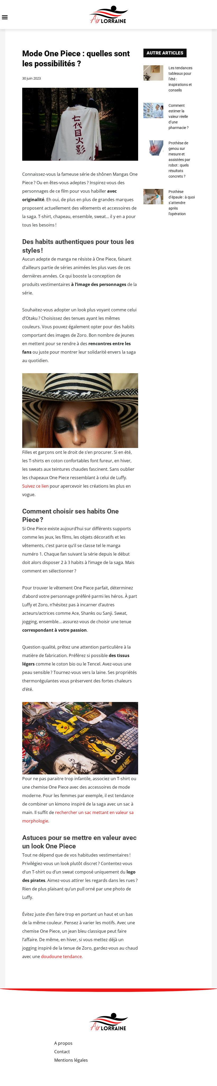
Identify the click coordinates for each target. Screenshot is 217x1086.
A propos (63, 1043)
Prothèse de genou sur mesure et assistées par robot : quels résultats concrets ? (179, 159)
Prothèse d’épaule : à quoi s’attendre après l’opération (182, 203)
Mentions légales (71, 1060)
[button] (5, 17)
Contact (62, 1052)
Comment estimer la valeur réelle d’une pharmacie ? (179, 116)
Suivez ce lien (35, 486)
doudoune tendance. (62, 956)
